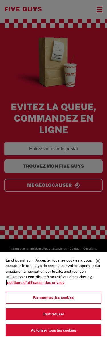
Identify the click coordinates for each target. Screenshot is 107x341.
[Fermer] (98, 261)
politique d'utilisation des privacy (35, 282)
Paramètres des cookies (53, 297)
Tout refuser (53, 314)
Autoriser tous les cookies (53, 330)
